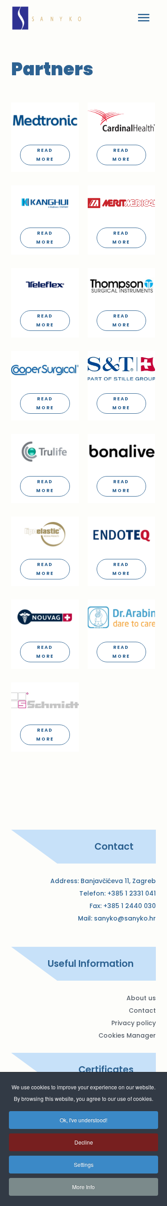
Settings (84, 1164)
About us (141, 998)
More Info (83, 1186)
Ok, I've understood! (83, 1120)
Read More (45, 155)
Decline (83, 1142)
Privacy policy (133, 1023)
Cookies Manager (127, 1035)
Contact (142, 1010)
